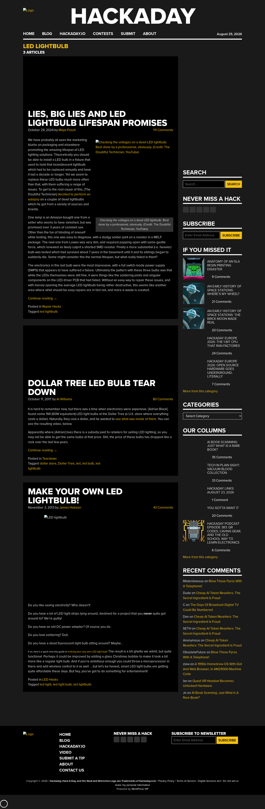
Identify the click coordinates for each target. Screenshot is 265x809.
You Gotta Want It (223, 508)
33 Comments (221, 480)
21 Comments (221, 302)
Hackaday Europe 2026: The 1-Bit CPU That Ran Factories (223, 342)
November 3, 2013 (41, 507)
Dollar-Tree (66, 463)
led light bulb (62, 684)
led (78, 463)
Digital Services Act (209, 781)
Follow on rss (206, 210)
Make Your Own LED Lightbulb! (75, 496)
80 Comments (162, 399)
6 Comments (220, 550)
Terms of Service (186, 781)
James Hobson (70, 507)
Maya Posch (67, 130)
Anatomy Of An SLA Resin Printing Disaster (223, 265)
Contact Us (71, 770)
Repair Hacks (51, 306)
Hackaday (133, 16)
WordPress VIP (140, 789)
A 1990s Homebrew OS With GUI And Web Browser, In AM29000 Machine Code (212, 669)
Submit (128, 33)
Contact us (213, 210)
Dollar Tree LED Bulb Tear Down (91, 388)
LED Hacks (50, 680)
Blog (47, 33)
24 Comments (221, 353)
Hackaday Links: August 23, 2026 (220, 490)
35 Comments (221, 457)
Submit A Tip (72, 758)
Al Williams (64, 399)
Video (65, 752)
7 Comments (220, 384)
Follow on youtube (199, 210)
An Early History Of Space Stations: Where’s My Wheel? (224, 290)
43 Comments (162, 507)
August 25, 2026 (229, 34)
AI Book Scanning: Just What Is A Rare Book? (223, 446)
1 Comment (219, 500)
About (149, 33)
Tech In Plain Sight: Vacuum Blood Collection (223, 469)
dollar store (48, 463)
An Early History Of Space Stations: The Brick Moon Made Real (224, 316)
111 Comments (162, 130)
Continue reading (42, 298)
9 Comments (220, 277)
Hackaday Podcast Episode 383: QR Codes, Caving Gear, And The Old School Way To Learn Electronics (224, 533)
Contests (103, 33)
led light (45, 684)
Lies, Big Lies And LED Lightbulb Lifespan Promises (97, 118)
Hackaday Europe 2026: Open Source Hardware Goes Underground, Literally (223, 368)
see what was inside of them (135, 419)
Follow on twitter (193, 210)
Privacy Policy (166, 781)
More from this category (200, 391)
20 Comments (221, 330)
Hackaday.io (72, 33)
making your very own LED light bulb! (87, 651)
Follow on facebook (186, 210)
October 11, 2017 (39, 399)
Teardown (49, 459)
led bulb (88, 463)
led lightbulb (49, 312)
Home (29, 33)
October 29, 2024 (41, 130)
